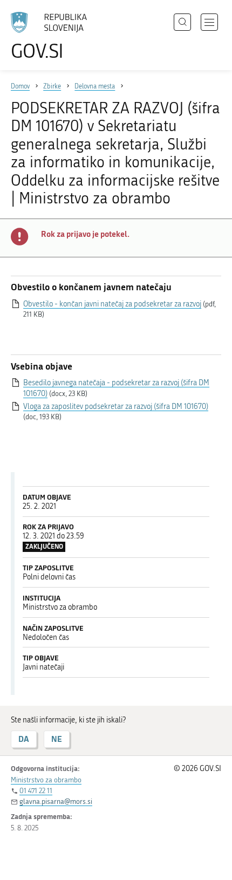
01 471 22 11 (35, 791)
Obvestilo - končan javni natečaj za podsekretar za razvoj (112, 304)
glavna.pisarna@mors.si (55, 801)
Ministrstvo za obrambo (46, 780)
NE (56, 739)
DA (23, 739)
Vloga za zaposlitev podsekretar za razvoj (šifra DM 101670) (115, 406)
